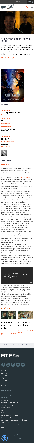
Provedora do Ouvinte (7, 405)
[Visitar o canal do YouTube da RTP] (18, 365)
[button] (3, 58)
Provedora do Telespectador (9, 402)
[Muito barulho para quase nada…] (8, 315)
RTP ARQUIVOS (5, 380)
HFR (21, 290)
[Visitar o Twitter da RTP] (8, 365)
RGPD (2, 427)
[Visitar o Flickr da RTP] (23, 365)
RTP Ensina (4, 383)
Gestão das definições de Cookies (10, 430)
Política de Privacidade (8, 435)
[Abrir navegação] (31, 7)
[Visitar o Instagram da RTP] (13, 365)
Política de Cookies (20, 435)
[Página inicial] (7, 7)
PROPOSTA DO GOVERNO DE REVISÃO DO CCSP (12, 425)
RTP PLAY (3, 385)
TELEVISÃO (4, 375)
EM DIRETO (4, 388)
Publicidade (11, 437)
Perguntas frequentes (7, 395)
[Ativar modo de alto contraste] (5, 438)
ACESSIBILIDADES (5, 407)
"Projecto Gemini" (25, 177)
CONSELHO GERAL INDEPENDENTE (9, 415)
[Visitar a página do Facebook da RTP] (3, 365)
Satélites (3, 410)
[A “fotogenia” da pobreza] (25, 315)
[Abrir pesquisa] (26, 7)
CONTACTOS (4, 400)
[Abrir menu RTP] (17, 1)
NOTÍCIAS (3, 370)
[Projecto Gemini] (12, 86)
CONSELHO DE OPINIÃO (7, 417)
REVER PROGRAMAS (6, 390)
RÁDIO (2, 378)
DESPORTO (4, 373)
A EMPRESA (4, 412)
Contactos (4, 398)
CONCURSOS (4, 393)
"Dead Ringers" (17, 259)
